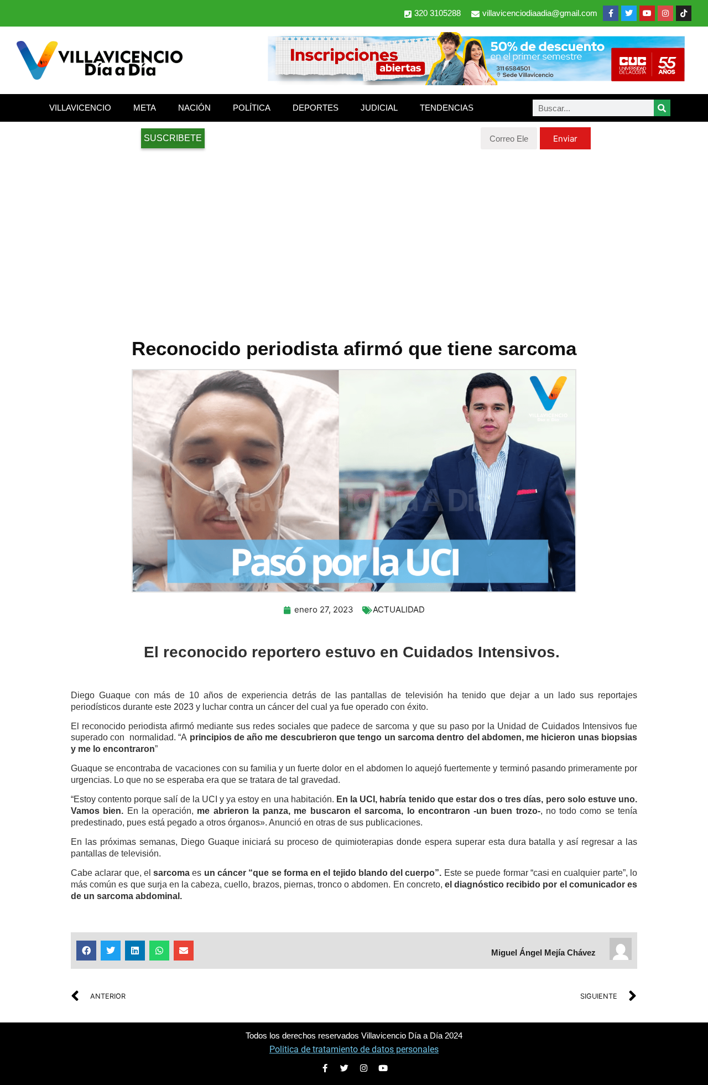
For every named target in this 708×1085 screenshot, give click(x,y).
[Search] (662, 108)
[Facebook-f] (610, 13)
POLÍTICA (251, 107)
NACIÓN (194, 107)
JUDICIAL (379, 107)
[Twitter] (629, 13)
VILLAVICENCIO (80, 107)
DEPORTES (316, 107)
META (144, 107)
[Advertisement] (354, 237)
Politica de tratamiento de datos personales (354, 1049)
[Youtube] (647, 13)
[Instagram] (665, 13)
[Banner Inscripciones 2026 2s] (475, 81)
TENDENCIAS (446, 107)
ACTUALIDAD (399, 609)
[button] (86, 951)
